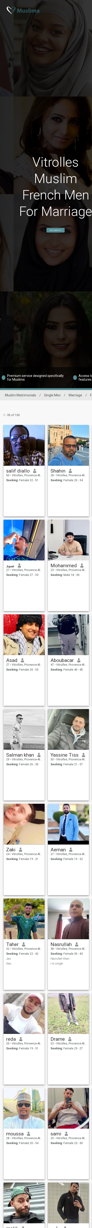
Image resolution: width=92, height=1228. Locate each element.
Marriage (75, 395)
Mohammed (63, 565)
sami (55, 1134)
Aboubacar (62, 660)
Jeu (8, 958)
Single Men (52, 395)
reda (11, 1039)
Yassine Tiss (64, 755)
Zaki (11, 849)
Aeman (58, 849)
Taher (12, 944)
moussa (15, 1134)
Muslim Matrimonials (20, 395)
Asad (11, 660)
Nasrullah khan (59, 958)
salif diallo (18, 471)
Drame (57, 1039)
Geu (8, 963)
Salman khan (20, 755)
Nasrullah (61, 944)
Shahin (57, 471)
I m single (56, 963)
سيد (10, 565)
